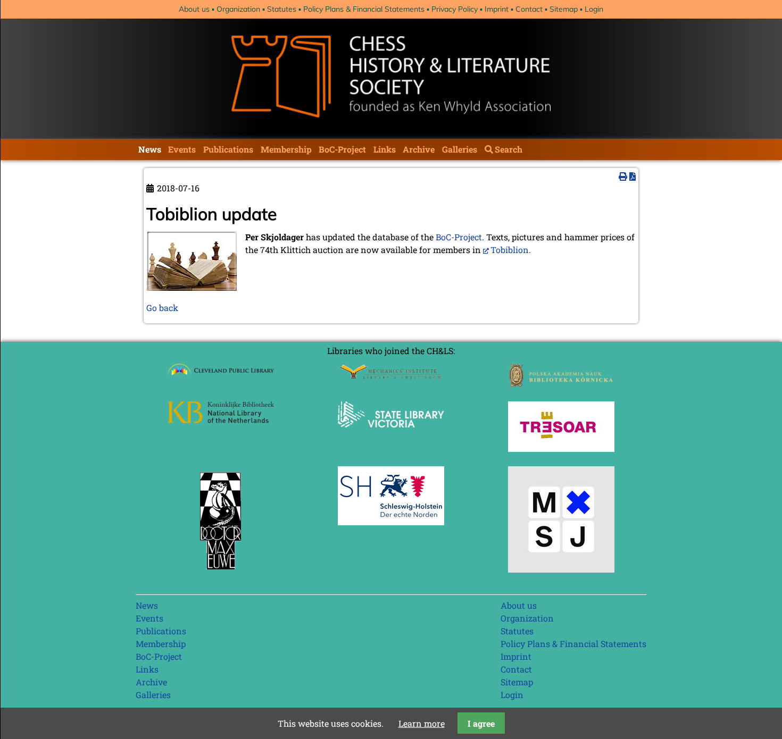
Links (384, 149)
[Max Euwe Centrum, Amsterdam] (220, 571)
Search (508, 149)
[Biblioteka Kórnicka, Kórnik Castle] (561, 383)
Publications (228, 149)
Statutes (281, 9)
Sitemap (564, 9)
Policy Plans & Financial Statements (364, 9)
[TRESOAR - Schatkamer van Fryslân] (561, 448)
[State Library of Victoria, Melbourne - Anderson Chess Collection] (391, 433)
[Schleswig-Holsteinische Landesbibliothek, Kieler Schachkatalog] (391, 521)
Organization (238, 9)
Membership (286, 149)
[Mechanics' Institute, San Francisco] (391, 376)
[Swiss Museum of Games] (561, 569)
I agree (481, 723)
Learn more (421, 723)
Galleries (459, 149)
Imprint (497, 9)
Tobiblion (509, 249)
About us (194, 9)
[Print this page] (623, 176)
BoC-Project (342, 149)
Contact (529, 9)
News (149, 149)
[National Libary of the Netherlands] (221, 419)
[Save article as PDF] (632, 176)
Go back (162, 307)
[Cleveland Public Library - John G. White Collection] (221, 376)
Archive (419, 149)
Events (182, 149)
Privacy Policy (454, 9)
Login (594, 9)
